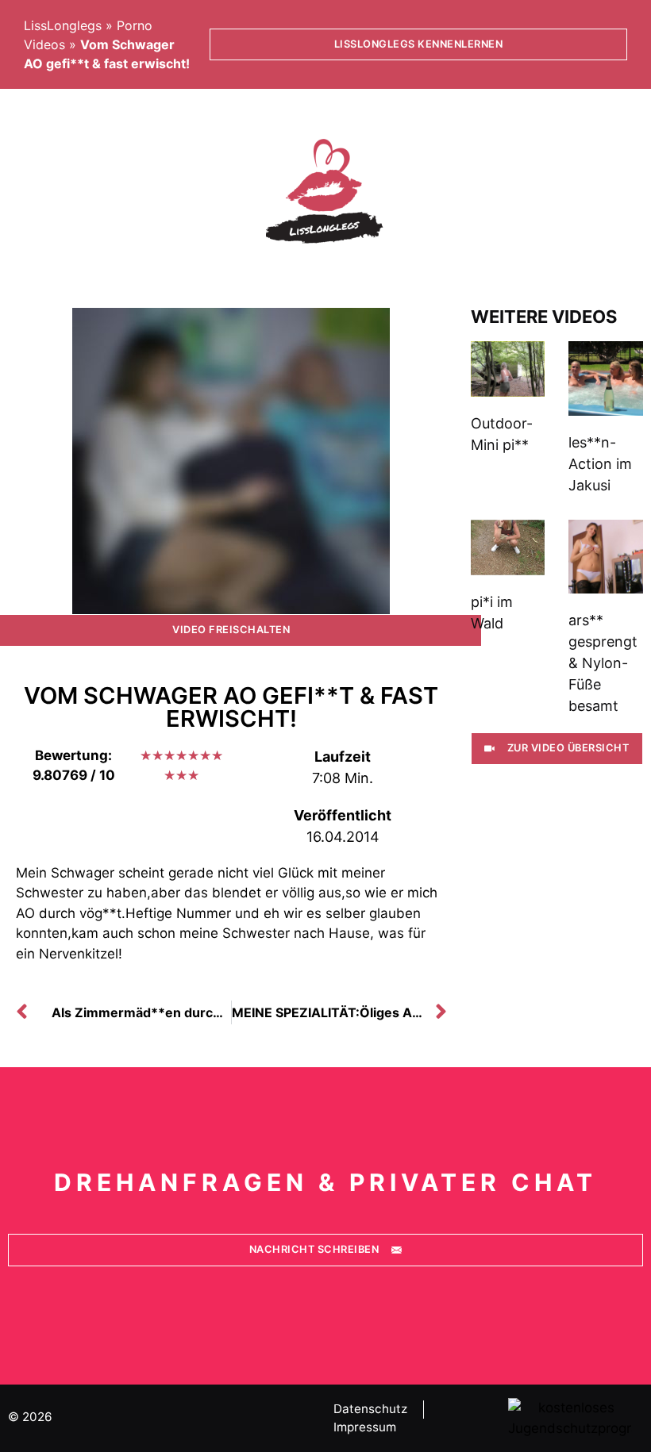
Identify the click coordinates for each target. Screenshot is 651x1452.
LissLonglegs (63, 25)
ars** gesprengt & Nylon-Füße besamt (603, 663)
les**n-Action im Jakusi (600, 464)
